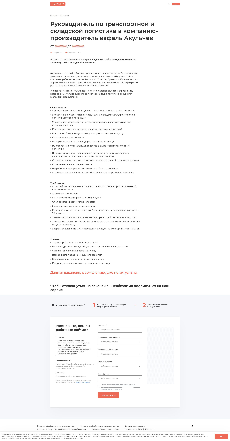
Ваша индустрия (105, 362)
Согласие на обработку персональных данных (99, 426)
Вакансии (64, 16)
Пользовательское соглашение (105, 429)
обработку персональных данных (124, 385)
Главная (53, 16)
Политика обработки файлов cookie (140, 429)
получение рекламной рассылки (111, 387)
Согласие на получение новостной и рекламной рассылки (61, 429)
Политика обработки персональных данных (55, 426)
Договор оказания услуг (135, 426)
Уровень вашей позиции (108, 350)
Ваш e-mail (102, 325)
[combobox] (120, 329)
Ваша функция (104, 374)
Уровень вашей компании (109, 337)
